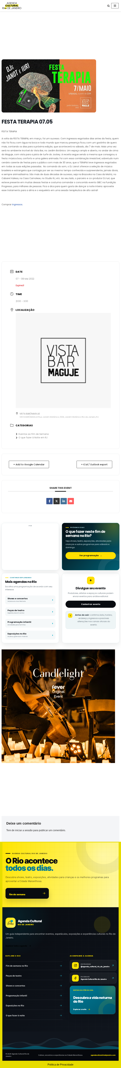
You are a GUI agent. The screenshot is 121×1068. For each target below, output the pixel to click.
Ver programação (90, 555)
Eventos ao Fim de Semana (34, 434)
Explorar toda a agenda (16, 946)
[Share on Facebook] (49, 501)
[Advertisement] (60, 36)
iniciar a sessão (24, 830)
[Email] (71, 501)
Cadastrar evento (90, 604)
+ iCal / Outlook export (94, 464)
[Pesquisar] (108, 6)
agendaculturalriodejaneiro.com (103, 1055)
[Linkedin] (63, 501)
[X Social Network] (56, 501)
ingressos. (17, 204)
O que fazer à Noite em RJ (33, 437)
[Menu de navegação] (115, 5)
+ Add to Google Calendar (28, 464)
